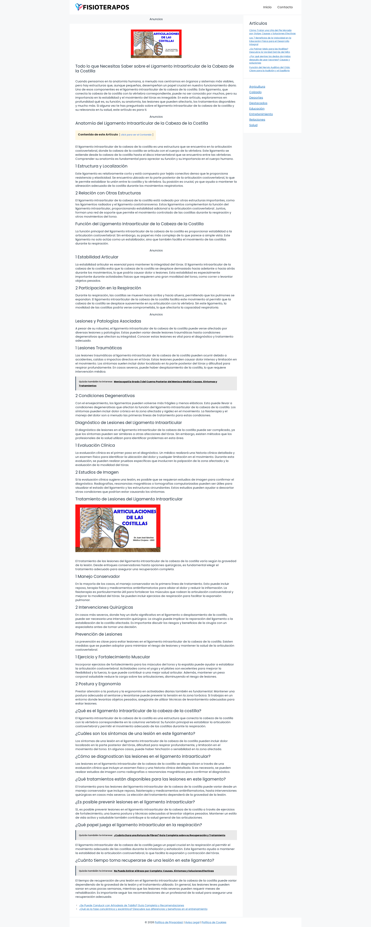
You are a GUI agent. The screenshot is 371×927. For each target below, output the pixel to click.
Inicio (267, 7)
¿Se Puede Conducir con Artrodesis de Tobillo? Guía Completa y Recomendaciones (131, 905)
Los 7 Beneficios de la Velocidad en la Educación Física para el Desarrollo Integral (270, 41)
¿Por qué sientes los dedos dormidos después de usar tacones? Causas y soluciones (270, 60)
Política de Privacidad (169, 922)
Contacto (285, 7)
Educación (256, 109)
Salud (253, 125)
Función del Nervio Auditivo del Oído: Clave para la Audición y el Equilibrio (269, 69)
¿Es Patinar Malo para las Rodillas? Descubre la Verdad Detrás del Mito (269, 50)
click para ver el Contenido (136, 134)
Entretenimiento (261, 114)
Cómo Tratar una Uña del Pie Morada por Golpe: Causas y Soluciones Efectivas (272, 32)
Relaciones (257, 120)
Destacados (258, 103)
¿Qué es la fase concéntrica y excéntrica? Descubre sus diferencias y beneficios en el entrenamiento (143, 909)
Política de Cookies (214, 922)
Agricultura (257, 87)
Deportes (256, 98)
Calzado (255, 92)
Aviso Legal (192, 922)
